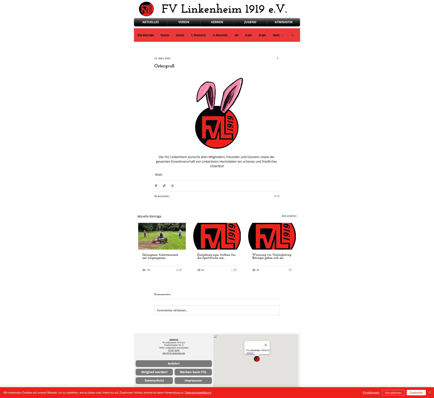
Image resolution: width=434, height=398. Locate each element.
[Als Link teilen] (164, 185)
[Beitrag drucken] (172, 185)
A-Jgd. (248, 35)
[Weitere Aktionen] (278, 58)
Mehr (276, 35)
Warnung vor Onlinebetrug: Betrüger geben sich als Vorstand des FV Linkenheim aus (272, 256)
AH (236, 35)
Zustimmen (416, 393)
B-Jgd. (262, 35)
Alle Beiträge (145, 35)
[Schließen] (430, 392)
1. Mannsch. (198, 35)
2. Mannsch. (220, 35)
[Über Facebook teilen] (155, 185)
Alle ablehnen (393, 393)
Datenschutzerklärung (198, 392)
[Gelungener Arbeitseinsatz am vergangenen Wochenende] (162, 236)
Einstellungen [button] (371, 392)
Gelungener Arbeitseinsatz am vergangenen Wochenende (160, 256)
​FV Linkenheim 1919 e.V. (224, 10)
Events (165, 35)
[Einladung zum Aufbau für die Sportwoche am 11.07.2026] (217, 236)
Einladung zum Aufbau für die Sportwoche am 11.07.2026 (216, 256)
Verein (180, 35)
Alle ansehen (289, 215)
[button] (292, 35)
